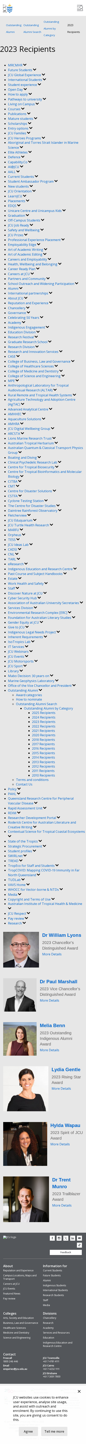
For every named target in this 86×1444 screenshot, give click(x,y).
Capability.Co (18, 162)
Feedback (65, 1252)
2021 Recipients (43, 730)
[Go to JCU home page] (9, 1237)
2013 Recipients (43, 762)
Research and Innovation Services (33, 351)
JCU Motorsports (21, 661)
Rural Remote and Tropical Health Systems (40, 395)
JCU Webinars (18, 651)
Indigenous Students (54, 1285)
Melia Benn (52, 1025)
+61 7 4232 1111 (51, 1369)
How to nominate (29, 699)
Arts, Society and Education (18, 1318)
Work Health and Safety (26, 583)
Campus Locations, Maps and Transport (20, 1277)
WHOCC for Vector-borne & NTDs (34, 889)
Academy (15, 322)
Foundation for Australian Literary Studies (40, 617)
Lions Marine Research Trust (30, 438)
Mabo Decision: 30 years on (29, 676)
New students (19, 186)
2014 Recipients (43, 757)
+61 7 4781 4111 (51, 1361)
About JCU (16, 298)
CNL (11, 554)
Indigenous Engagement (27, 327)
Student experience (23, 85)
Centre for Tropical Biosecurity (31, 467)
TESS (12, 539)
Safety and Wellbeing (24, 230)
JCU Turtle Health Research (29, 525)
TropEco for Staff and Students (31, 865)
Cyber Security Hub (23, 598)
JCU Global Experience (25, 75)
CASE (12, 356)
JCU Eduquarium (20, 520)
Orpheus (15, 535)
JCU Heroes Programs (25, 138)
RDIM (12, 813)
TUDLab (14, 880)
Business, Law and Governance (20, 1323)
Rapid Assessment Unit (25, 808)
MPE (12, 381)
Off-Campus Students (24, 220)
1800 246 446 (10, 1361)
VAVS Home (17, 885)
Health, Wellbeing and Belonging (33, 264)
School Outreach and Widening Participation (41, 284)
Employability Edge (22, 244)
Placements (17, 201)
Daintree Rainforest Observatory (33, 510)
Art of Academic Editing (25, 254)
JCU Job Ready (19, 225)
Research (15, 923)
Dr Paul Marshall (58, 981)
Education (48, 1337)
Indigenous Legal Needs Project (32, 632)
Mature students (21, 118)
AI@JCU (14, 167)
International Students (25, 80)
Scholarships (18, 123)
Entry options (18, 128)
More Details (52, 954)
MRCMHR (15, 65)
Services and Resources (56, 1332)
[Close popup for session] (79, 1392)
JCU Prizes (16, 235)
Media (13, 894)
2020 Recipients (43, 735)
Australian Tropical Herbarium (31, 443)
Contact (9, 1354)
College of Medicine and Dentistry (33, 371)
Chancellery (17, 308)
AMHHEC (15, 414)
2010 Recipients (43, 775)
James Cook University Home (8, 8)
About (8, 1266)
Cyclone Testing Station (26, 501)
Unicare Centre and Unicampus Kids (35, 211)
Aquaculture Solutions (25, 419)
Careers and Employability (28, 259)
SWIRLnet (15, 856)
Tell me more (54, 1431)
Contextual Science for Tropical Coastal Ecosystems (46, 831)
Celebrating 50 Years (24, 317)
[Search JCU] (80, 8)
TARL (12, 559)
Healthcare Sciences (14, 1328)
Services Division (21, 608)
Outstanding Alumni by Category (51, 28)
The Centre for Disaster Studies (32, 506)
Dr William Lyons (61, 935)
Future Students (20, 70)
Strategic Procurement (25, 846)
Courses (14, 109)
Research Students (53, 1295)
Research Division (21, 347)
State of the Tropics (23, 841)
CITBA (13, 481)
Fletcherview (17, 515)
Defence (14, 157)
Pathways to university (25, 99)
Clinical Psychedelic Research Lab (33, 462)
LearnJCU (15, 196)
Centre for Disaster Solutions (30, 491)
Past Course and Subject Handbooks (35, 574)
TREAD (13, 861)
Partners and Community (27, 279)
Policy (12, 789)
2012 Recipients (43, 766)
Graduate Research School (28, 342)
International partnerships (28, 293)
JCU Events (16, 656)
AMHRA (14, 424)
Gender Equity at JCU (24, 622)
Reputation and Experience (28, 303)
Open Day (16, 89)
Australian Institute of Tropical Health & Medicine (45, 904)
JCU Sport (15, 666)
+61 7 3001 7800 (51, 1376)
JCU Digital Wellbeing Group (29, 428)
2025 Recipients (43, 713)
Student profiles (20, 851)
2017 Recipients (43, 744)
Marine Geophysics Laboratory (31, 681)
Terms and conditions (32, 780)
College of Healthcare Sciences (31, 366)
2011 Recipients (43, 771)
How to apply (18, 94)
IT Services (16, 647)
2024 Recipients (43, 717)
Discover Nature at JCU (25, 593)
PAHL (12, 794)
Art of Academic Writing (26, 249)
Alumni (13, 288)
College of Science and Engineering (34, 376)
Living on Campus (22, 104)
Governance (17, 313)
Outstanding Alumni (13, 28)
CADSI (13, 549)
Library (14, 671)
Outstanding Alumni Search (32, 28)
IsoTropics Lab (19, 642)
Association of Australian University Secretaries (44, 603)
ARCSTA (14, 433)
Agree (28, 1431)
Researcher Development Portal (32, 818)
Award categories (29, 695)
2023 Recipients (43, 722)
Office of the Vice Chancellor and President (40, 685)
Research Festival (21, 337)
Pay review (16, 918)
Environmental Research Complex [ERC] (38, 612)
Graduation (17, 215)
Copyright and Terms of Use (29, 899)
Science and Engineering (16, 1337)
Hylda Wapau (65, 1125)
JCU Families (17, 133)
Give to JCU (16, 627)
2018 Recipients (43, 739)
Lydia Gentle (66, 1069)
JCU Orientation (20, 191)
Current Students (21, 176)
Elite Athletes (18, 152)
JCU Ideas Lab (18, 544)
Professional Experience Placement (34, 240)
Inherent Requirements (26, 637)
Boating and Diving (23, 457)
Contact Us (24, 784)
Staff (12, 588)
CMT (12, 486)
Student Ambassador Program (31, 181)
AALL (12, 172)
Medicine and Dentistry (16, 1332)
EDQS (12, 206)
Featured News (11, 1293)
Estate (13, 578)
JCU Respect (17, 913)
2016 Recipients (43, 748)
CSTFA (13, 496)
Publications (17, 114)
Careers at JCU (19, 274)
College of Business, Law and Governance (39, 361)
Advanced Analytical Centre (28, 409)
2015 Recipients (43, 753)
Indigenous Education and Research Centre (40, 569)
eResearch (16, 564)
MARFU (14, 530)
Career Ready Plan (22, 269)
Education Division (22, 332)
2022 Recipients (43, 726)
